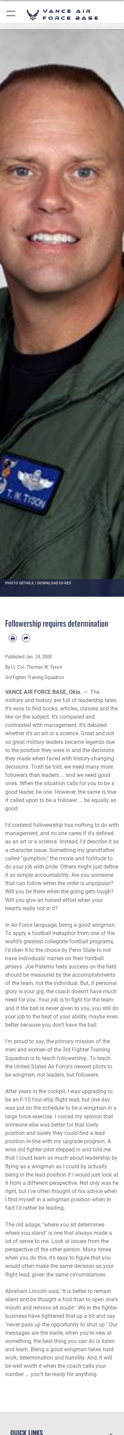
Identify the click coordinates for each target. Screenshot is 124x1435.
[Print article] (13, 638)
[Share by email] (26, 638)
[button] (11, 14)
